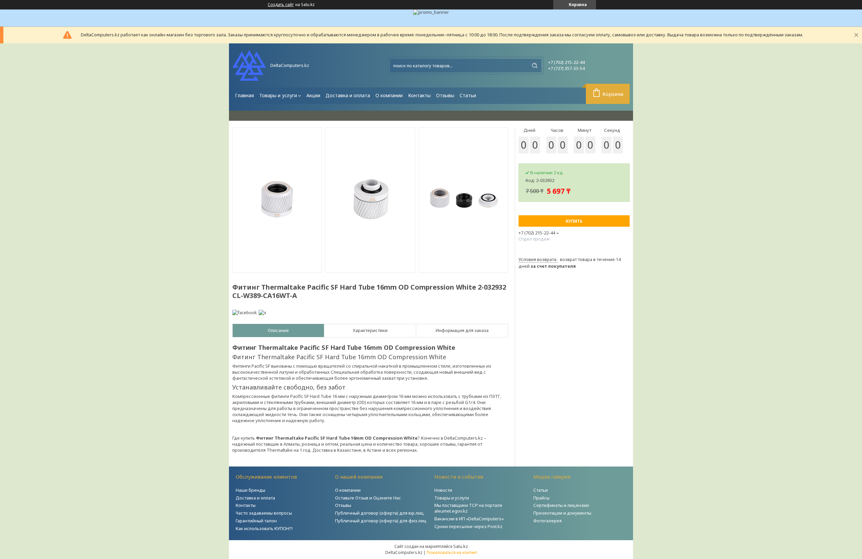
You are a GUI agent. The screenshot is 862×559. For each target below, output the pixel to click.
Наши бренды (250, 490)
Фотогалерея (547, 521)
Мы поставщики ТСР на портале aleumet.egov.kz (468, 508)
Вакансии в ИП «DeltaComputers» (469, 519)
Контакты (419, 95)
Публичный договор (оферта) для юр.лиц (379, 513)
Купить (574, 221)
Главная (244, 95)
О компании (389, 95)
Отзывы (445, 95)
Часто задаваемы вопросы (264, 513)
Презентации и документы (562, 513)
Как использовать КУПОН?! (264, 528)
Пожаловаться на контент (452, 552)
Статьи (468, 95)
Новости (443, 490)
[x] (262, 312)
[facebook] (244, 312)
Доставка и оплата (348, 95)
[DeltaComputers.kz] (249, 65)
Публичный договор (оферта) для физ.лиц (381, 521)
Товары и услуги (278, 95)
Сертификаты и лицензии (561, 505)
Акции (313, 95)
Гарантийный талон (256, 521)
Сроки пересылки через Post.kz (468, 526)
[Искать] (534, 65)
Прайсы (541, 498)
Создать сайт (281, 4)
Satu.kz (460, 546)
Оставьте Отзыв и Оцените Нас (368, 498)
